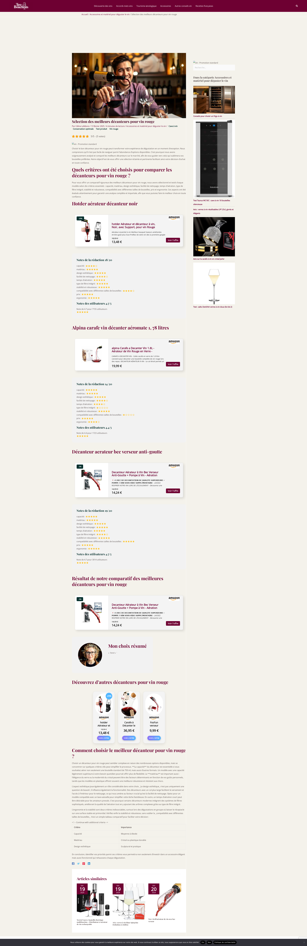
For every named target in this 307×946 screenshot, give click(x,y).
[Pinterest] (84, 863)
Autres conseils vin (183, 6)
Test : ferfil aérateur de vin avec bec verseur (161, 920)
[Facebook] (73, 863)
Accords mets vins (124, 6)
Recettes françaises (204, 6)
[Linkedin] (89, 863)
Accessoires (165, 6)
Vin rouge (113, 129)
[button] (297, 6)
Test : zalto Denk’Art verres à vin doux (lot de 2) (212, 307)
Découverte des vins (103, 6)
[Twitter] (78, 863)
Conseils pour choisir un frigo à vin (207, 116)
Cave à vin (173, 126)
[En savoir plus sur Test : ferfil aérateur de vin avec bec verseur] (164, 899)
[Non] (304, 942)
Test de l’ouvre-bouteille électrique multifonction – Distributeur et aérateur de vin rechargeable (92, 922)
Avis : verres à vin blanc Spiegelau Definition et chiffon (125, 923)
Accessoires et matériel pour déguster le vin (146, 126)
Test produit (101, 129)
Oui (203, 942)
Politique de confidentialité (225, 942)
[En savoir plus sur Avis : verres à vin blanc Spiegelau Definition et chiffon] (129, 901)
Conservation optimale (83, 129)
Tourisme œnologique (146, 6)
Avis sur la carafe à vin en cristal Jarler (208, 259)
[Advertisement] (153, 35)
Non (209, 942)
